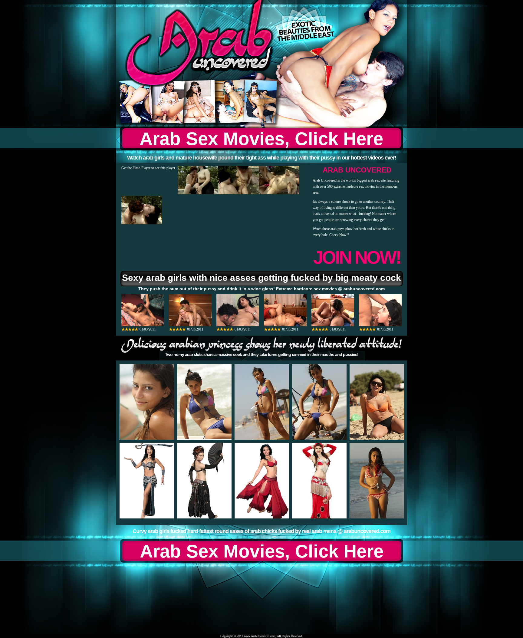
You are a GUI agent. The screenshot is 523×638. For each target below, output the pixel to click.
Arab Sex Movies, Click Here (261, 139)
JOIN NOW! (356, 257)
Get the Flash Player (135, 168)
